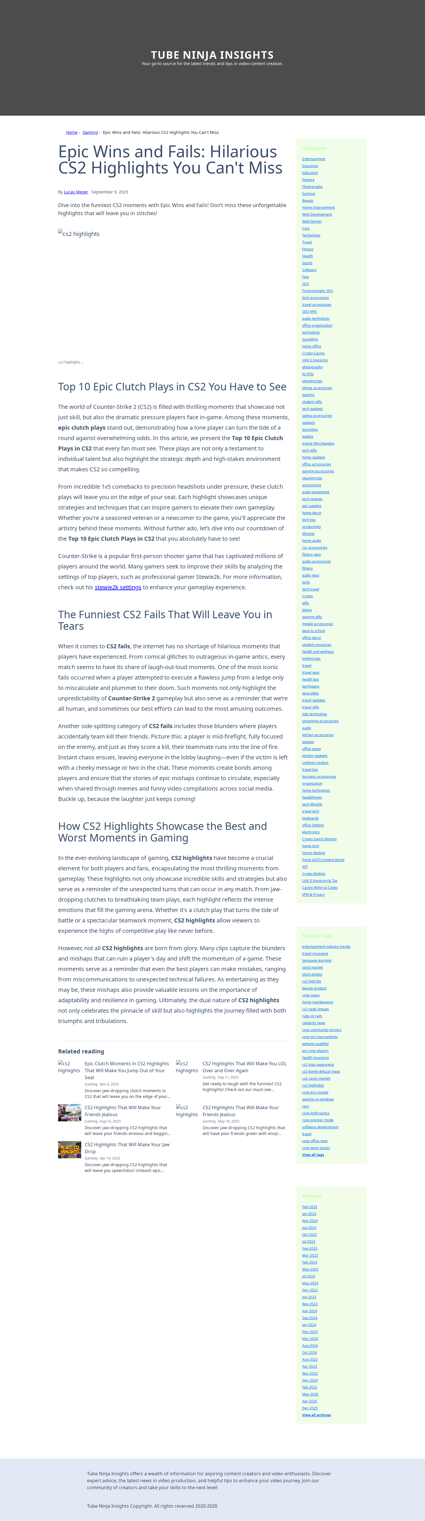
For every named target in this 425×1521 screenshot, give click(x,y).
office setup (311, 748)
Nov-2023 (310, 1304)
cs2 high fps (311, 981)
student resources (316, 644)
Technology (311, 235)
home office (311, 346)
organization (312, 783)
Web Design (311, 221)
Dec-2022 (310, 1290)
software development (320, 1127)
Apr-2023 (309, 1366)
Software (309, 269)
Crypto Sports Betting (319, 839)
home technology (316, 790)
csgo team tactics (316, 1147)
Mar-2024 (310, 1338)
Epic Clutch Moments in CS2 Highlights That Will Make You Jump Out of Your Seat (127, 1070)
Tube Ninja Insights (212, 55)
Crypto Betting (313, 873)
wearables (310, 693)
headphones (312, 797)
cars (305, 1106)
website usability (315, 1043)
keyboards (310, 818)
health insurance (315, 1057)
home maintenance (317, 1002)
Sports (307, 263)
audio (306, 728)
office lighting (313, 825)
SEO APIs (309, 311)
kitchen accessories (318, 734)
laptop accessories (317, 415)
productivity (311, 526)
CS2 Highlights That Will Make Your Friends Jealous (123, 1111)
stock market (312, 967)
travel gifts (310, 707)
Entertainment (313, 158)
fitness (307, 568)
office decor (311, 637)
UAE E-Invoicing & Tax (319, 880)
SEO (305, 283)
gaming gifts (312, 616)
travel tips (310, 769)
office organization (317, 325)
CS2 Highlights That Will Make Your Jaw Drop (127, 1148)
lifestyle (308, 533)
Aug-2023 (310, 1359)
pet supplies (311, 505)
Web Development (317, 214)
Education (310, 172)
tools (306, 582)
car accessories (314, 547)
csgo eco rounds (315, 1092)
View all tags (313, 1154)
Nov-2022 (310, 1373)
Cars (306, 228)
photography (312, 367)
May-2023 (310, 1269)
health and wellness (318, 651)
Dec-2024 (310, 1380)
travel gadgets (313, 700)
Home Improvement (318, 207)
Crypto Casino (313, 353)
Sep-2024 (309, 1317)
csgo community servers (321, 1029)
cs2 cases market (316, 1078)
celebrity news (313, 1022)
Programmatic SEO (317, 290)
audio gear (310, 575)
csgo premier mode (318, 1120)
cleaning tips (312, 478)
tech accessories (315, 297)
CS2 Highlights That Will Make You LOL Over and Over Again (245, 1067)
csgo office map (315, 1140)
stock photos (312, 974)
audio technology (316, 318)
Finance (308, 179)
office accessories (316, 464)
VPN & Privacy (313, 894)
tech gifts (309, 450)
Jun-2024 (309, 1227)
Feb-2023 (309, 1206)
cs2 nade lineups (315, 1009)
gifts (305, 603)
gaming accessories (318, 471)
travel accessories (316, 304)
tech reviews (312, 498)
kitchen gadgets (315, 755)
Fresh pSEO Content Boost (323, 859)
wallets (307, 436)
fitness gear (311, 554)
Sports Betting (313, 852)
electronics (311, 832)
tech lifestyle (312, 804)
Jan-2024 (309, 1324)
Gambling (310, 339)
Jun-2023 (309, 1297)
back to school (313, 630)
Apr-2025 (309, 1401)
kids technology (314, 714)
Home (71, 132)
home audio (311, 540)
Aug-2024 (310, 1345)
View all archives (316, 1415)
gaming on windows (318, 1099)
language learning (316, 960)
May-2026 (310, 1394)
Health (307, 256)
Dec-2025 (310, 1408)
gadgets (308, 422)
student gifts (312, 401)
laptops (308, 741)
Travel (307, 242)
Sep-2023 (309, 1248)
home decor (311, 512)
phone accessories (317, 387)
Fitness (307, 249)
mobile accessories (317, 623)
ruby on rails (312, 1016)
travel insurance (315, 953)
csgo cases (311, 995)
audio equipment (315, 492)
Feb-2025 (309, 1387)
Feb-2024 (309, 1262)
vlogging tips (312, 381)
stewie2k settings (118, 587)
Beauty (307, 200)
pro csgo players (315, 1050)
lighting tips (311, 658)
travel (306, 665)
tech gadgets (312, 408)
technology (311, 332)
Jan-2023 (309, 1213)
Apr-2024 (309, 1310)
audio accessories (316, 561)
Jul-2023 (308, 1276)
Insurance (310, 165)
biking (307, 610)
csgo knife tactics (316, 1113)
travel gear (311, 672)
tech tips (309, 519)
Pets (305, 276)
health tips (310, 679)
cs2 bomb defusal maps (321, 1071)
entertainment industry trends (326, 946)
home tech (310, 845)
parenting (310, 429)
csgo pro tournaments (320, 1036)
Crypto (307, 596)
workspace (310, 686)
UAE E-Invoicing (315, 360)
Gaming (90, 132)
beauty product (314, 988)
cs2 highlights (313, 1085)
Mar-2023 (310, 1255)
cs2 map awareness (318, 1064)
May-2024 (310, 1283)
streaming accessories (320, 721)
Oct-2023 (309, 1234)
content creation (315, 762)
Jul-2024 (308, 1241)
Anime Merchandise (318, 443)
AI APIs (308, 374)
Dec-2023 (310, 1331)
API (305, 866)
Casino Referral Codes (320, 887)
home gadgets (313, 457)
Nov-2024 (310, 1220)
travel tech (310, 811)
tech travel (310, 589)
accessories (311, 485)
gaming (308, 394)
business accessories (319, 776)
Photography (312, 186)
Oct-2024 (309, 1352)
